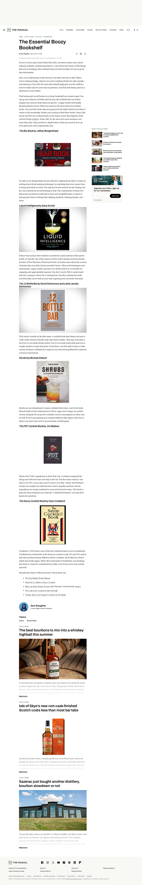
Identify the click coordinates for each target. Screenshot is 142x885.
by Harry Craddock (42, 501)
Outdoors (112, 30)
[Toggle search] (137, 29)
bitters (70, 418)
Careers (29, 876)
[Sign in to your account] (134, 29)
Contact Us (75, 868)
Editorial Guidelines (109, 868)
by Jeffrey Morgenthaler (39, 131)
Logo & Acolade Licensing (16, 871)
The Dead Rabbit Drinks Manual (37, 578)
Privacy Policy (98, 200)
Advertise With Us (45, 871)
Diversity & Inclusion (49, 876)
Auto (128, 30)
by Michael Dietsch (33, 358)
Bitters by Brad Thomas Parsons (37, 586)
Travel (121, 30)
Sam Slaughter (25, 54)
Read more (23, 696)
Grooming (69, 30)
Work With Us (37, 876)
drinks (35, 81)
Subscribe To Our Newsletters (17, 868)
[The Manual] (17, 30)
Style (61, 30)
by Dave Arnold (37, 205)
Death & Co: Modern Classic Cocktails (40, 582)
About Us (43, 868)
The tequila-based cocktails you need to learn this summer (112, 160)
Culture (90, 30)
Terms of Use (61, 876)
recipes (35, 119)
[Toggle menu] (4, 30)
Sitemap (89, 876)
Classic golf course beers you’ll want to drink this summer (111, 168)
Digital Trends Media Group (16, 876)
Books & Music (32, 620)
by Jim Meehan (39, 426)
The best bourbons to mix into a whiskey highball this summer (113, 135)
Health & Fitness (101, 30)
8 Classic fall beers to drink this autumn (112, 143)
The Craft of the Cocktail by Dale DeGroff (41, 591)
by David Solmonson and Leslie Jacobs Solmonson (49, 285)
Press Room (81, 876)
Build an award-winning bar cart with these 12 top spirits (112, 152)
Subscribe (115, 196)
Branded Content (76, 871)
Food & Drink (80, 30)
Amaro (77, 586)
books (61, 84)
